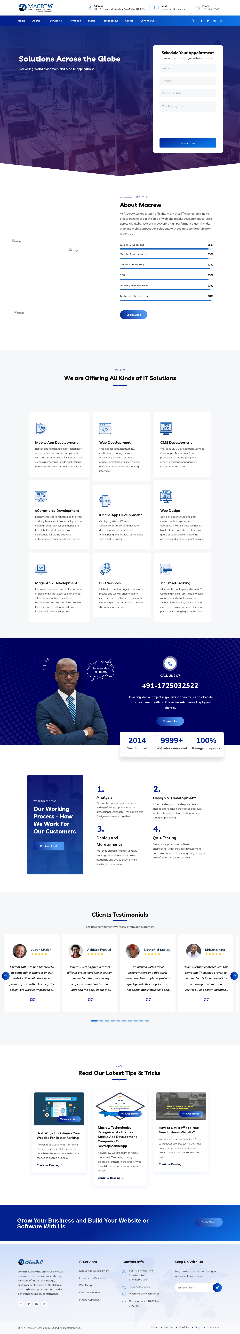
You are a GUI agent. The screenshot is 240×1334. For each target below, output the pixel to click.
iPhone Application (90, 1299)
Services (55, 20)
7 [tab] (130, 1020)
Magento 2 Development (56, 583)
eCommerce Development (57, 510)
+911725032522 (211, 9)
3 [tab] (107, 1020)
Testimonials (110, 20)
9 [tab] (141, 1020)
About (36, 20)
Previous (6, 976)
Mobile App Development (56, 442)
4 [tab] (112, 1020)
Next (234, 976)
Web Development (115, 442)
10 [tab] (147, 1020)
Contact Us (147, 20)
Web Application (68, 1119)
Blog (197, 1327)
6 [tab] (124, 1020)
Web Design (170, 510)
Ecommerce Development (94, 1278)
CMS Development (176, 442)
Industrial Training (175, 583)
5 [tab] (118, 1020)
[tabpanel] (148, 973)
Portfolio (75, 20)
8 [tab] (135, 1020)
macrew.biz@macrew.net (174, 9)
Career (129, 20)
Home (21, 20)
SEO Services (110, 583)
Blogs (91, 20)
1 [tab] (94, 1020)
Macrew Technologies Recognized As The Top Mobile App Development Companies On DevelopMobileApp (117, 1136)
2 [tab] (101, 1020)
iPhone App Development (120, 515)
